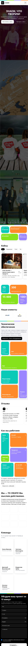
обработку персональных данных (16, 639)
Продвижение (9, 249)
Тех (20, 249)
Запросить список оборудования (11, 338)
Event (16, 249)
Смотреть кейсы (21, 22)
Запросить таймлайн (8, 486)
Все (3, 249)
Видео (3, 252)
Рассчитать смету (7, 22)
